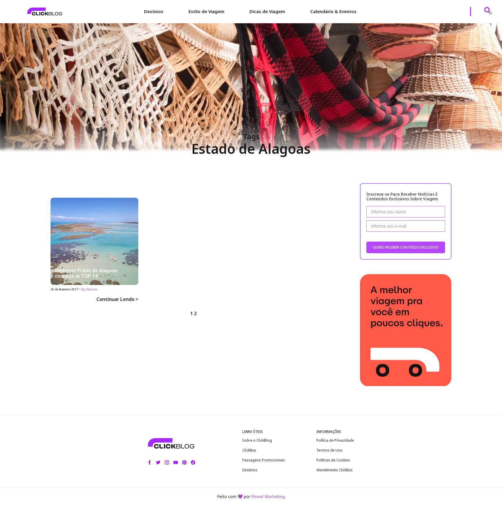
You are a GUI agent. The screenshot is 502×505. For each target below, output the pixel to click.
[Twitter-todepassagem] (158, 462)
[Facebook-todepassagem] (149, 462)
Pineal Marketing (268, 496)
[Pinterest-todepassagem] (184, 462)
